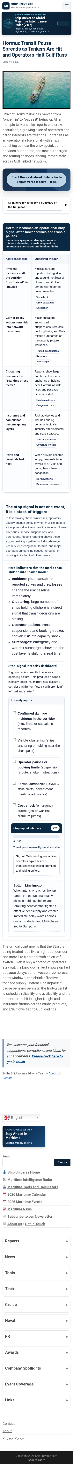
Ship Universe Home (23, 1172)
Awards (12, 1352)
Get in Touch (35, 1224)
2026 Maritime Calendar (26, 1194)
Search (7, 1156)
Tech (9, 1288)
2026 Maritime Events (24, 1202)
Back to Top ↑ (36, 1459)
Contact (7, 1077)
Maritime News (19, 1209)
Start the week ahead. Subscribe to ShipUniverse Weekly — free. (36, 179)
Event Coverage (19, 1384)
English (16, 1118)
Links (10, 1400)
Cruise (11, 1304)
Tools (10, 1272)
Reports (12, 1241)
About (7, 1431)
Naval (10, 1320)
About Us (54, 1073)
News (10, 1257)
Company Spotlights (23, 1368)
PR (7, 1336)
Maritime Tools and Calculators (32, 1187)
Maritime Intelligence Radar (29, 1180)
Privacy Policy (13, 1438)
